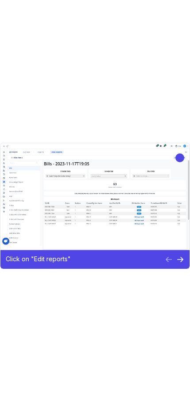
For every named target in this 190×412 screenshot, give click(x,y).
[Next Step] (180, 259)
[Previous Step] (169, 259)
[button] (83, 259)
